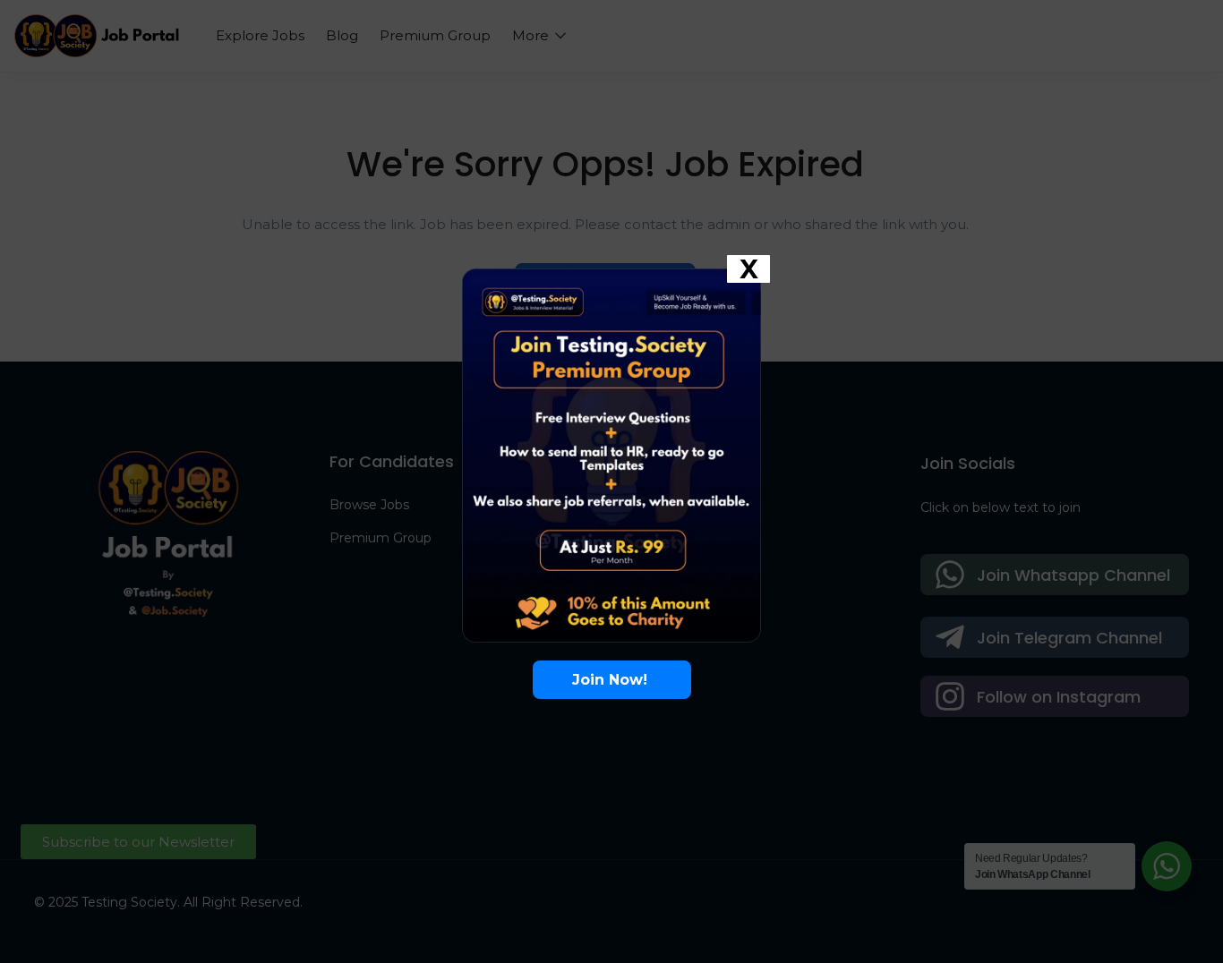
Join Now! (612, 679)
